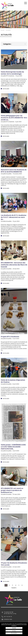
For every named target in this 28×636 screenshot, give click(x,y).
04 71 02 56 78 (8, 616)
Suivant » (14, 588)
